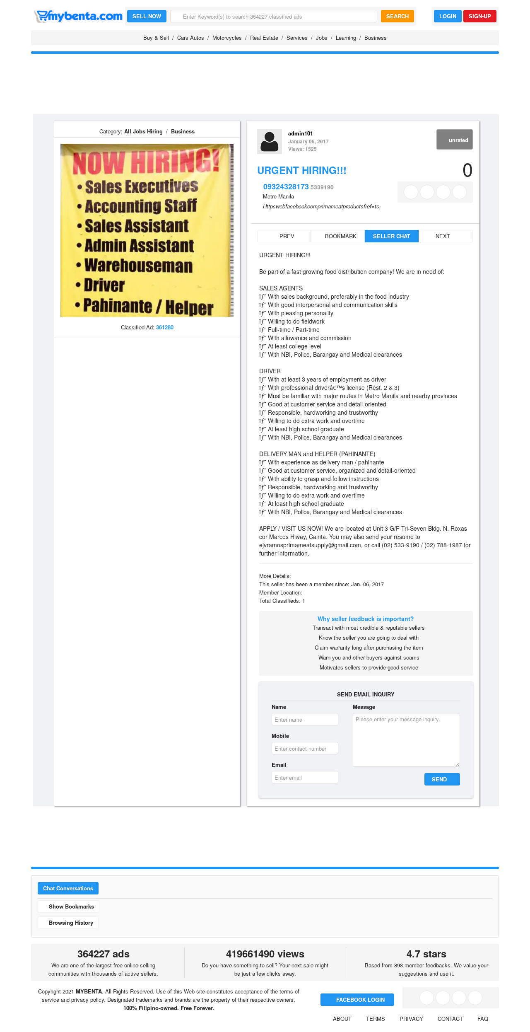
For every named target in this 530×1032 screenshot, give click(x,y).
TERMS (375, 1018)
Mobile (280, 736)
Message (364, 707)
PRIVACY (411, 1018)
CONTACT (450, 1018)
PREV (286, 236)
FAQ (482, 1018)
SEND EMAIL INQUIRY (366, 694)
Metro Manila (278, 196)
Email (279, 765)
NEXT (444, 236)
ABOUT (342, 1018)
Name (279, 707)
